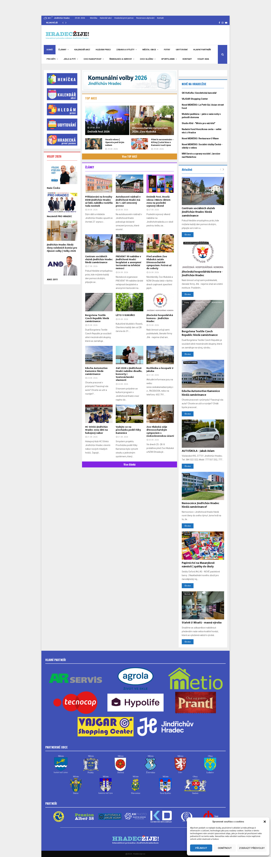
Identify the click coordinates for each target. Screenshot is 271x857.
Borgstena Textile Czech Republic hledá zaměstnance (97, 318)
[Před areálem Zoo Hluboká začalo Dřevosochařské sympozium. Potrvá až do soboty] (160, 243)
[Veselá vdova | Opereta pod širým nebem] (93, 143)
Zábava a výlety (125, 49)
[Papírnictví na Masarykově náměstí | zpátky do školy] (203, 545)
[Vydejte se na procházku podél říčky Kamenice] (129, 414)
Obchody (187, 534)
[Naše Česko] (62, 174)
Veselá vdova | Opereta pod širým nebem (114, 142)
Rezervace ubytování (145, 18)
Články (62, 49)
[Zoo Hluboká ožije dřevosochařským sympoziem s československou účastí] (160, 414)
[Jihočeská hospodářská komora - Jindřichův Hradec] (160, 302)
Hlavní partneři (202, 49)
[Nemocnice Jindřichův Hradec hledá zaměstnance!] (203, 486)
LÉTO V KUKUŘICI (125, 315)
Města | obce (149, 49)
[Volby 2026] (129, 80)
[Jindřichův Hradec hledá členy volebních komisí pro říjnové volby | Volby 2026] (62, 231)
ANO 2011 (52, 279)
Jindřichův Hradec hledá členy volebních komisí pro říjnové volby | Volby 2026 (62, 248)
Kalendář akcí (106, 18)
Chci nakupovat (92, 59)
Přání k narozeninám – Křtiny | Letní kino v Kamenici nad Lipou (162, 142)
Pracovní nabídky (190, 362)
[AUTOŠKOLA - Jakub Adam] (203, 433)
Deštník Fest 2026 (99, 131)
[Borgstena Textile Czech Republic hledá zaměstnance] (99, 302)
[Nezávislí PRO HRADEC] (62, 202)
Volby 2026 (203, 59)
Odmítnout (225, 848)
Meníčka (93, 18)
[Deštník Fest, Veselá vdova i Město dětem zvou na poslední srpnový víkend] (160, 184)
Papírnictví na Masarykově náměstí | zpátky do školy (198, 565)
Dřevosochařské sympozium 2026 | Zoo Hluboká (150, 130)
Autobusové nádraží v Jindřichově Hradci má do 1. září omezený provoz (128, 201)
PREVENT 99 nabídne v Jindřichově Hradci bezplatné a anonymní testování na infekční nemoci (128, 262)
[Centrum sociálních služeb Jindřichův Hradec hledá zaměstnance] (99, 243)
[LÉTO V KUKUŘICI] (129, 302)
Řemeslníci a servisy (120, 59)
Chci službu (146, 59)
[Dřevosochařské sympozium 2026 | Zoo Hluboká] (152, 120)
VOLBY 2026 (54, 156)
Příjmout (201, 848)
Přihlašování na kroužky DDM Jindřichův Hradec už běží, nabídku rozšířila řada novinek (99, 201)
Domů (50, 49)
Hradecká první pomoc (124, 18)
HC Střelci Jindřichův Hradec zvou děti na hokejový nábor (96, 430)
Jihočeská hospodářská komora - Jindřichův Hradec (159, 318)
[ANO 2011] (62, 265)
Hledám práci (103, 49)
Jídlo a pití (70, 59)
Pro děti (51, 59)
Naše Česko (53, 188)
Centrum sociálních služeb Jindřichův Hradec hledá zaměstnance (99, 259)
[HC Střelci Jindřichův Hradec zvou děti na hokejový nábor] (99, 414)
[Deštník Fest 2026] (107, 120)
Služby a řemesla (190, 422)
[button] (264, 821)
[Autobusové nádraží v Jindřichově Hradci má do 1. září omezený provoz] (129, 184)
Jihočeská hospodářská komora (196, 243)
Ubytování (182, 49)
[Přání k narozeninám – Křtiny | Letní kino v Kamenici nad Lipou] (139, 143)
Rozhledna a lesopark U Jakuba (159, 369)
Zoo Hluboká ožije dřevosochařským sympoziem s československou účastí (160, 431)
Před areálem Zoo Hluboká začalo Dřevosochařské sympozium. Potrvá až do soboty (159, 262)
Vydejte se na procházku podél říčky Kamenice (128, 430)
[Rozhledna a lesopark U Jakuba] (160, 355)
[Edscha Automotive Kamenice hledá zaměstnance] (99, 355)
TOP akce (91, 98)
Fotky (167, 49)
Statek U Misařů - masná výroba (201, 622)
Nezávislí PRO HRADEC (59, 216)
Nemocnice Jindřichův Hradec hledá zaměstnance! (200, 505)
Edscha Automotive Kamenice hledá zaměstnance (96, 371)
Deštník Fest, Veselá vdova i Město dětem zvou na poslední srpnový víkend (158, 201)
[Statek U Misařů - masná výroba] (203, 605)
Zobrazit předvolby (252, 848)
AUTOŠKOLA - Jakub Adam (198, 451)
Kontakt (160, 18)
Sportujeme (168, 59)
